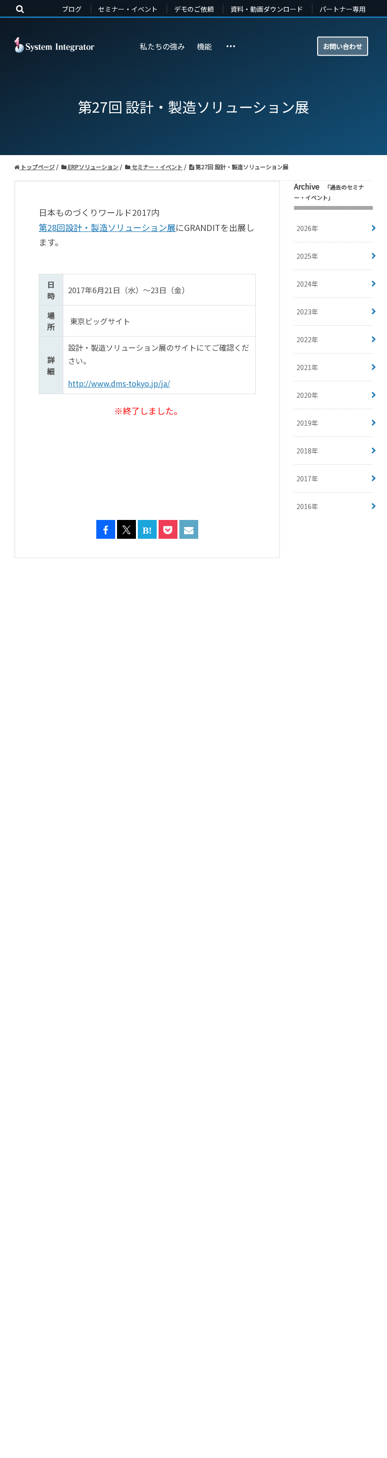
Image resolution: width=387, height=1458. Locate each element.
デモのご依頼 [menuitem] (194, 9)
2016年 (307, 506)
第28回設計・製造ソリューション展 (107, 227)
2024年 (307, 283)
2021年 (307, 367)
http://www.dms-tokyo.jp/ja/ (119, 383)
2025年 (307, 256)
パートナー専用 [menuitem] (343, 9)
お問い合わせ (342, 45)
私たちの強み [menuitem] (162, 46)
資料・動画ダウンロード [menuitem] (266, 9)
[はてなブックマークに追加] (147, 529)
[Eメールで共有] (189, 529)
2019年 (307, 423)
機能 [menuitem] (204, 46)
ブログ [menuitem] (72, 9)
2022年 (307, 339)
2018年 (307, 450)
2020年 (307, 395)
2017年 (307, 478)
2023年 (307, 311)
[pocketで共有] (168, 529)
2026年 (307, 228)
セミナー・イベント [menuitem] (128, 9)
